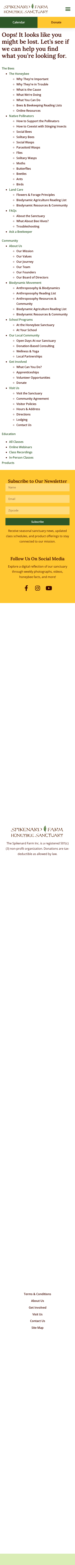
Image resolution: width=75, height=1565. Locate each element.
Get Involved (18, 362)
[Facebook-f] (26, 588)
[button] (68, 9)
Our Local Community (24, 335)
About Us (15, 246)
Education (9, 434)
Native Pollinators (21, 116)
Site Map (37, 1328)
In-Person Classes (21, 457)
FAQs (13, 211)
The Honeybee (19, 74)
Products (8, 463)
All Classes (16, 442)
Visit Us (14, 388)
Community (10, 241)
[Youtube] (48, 588)
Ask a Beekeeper (20, 232)
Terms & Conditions (37, 1294)
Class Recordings (20, 452)
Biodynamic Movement (25, 283)
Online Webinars (20, 447)
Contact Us (37, 1321)
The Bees (8, 68)
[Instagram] (37, 588)
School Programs (21, 320)
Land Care (16, 190)
